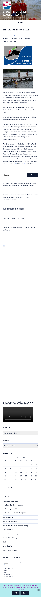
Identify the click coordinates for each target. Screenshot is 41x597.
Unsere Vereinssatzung (10, 534)
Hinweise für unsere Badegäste (15, 513)
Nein (24, 593)
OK (16, 593)
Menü (21, 22)
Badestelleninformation (10, 502)
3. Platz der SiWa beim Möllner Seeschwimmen (16, 40)
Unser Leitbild (7, 546)
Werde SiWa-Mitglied (10, 550)
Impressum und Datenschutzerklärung (15, 525)
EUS (4, 542)
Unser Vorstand (8, 530)
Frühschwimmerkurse (10, 521)
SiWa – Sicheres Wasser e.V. (15, 13)
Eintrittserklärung (8, 517)
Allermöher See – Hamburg (14, 505)
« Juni (10, 487)
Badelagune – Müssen (12, 509)
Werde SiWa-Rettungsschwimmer (14, 538)
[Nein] (39, 590)
